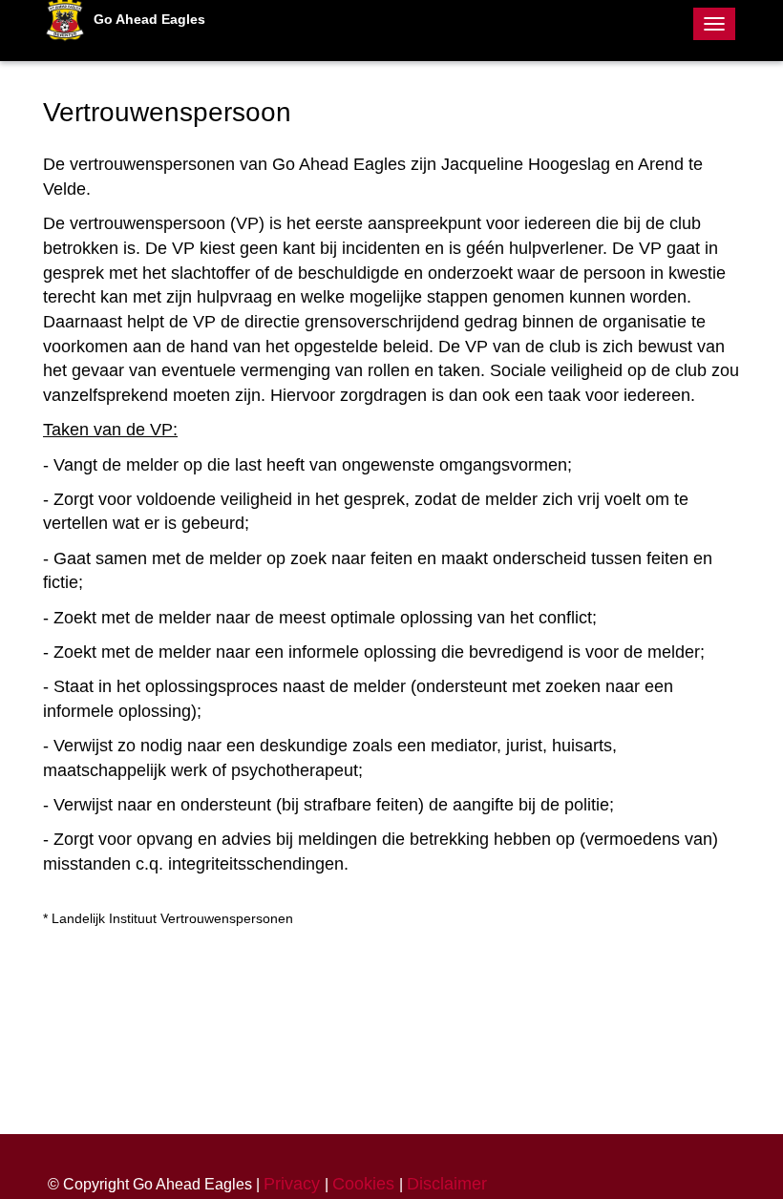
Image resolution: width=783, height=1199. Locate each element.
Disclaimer (447, 1183)
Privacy (294, 1183)
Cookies (365, 1183)
